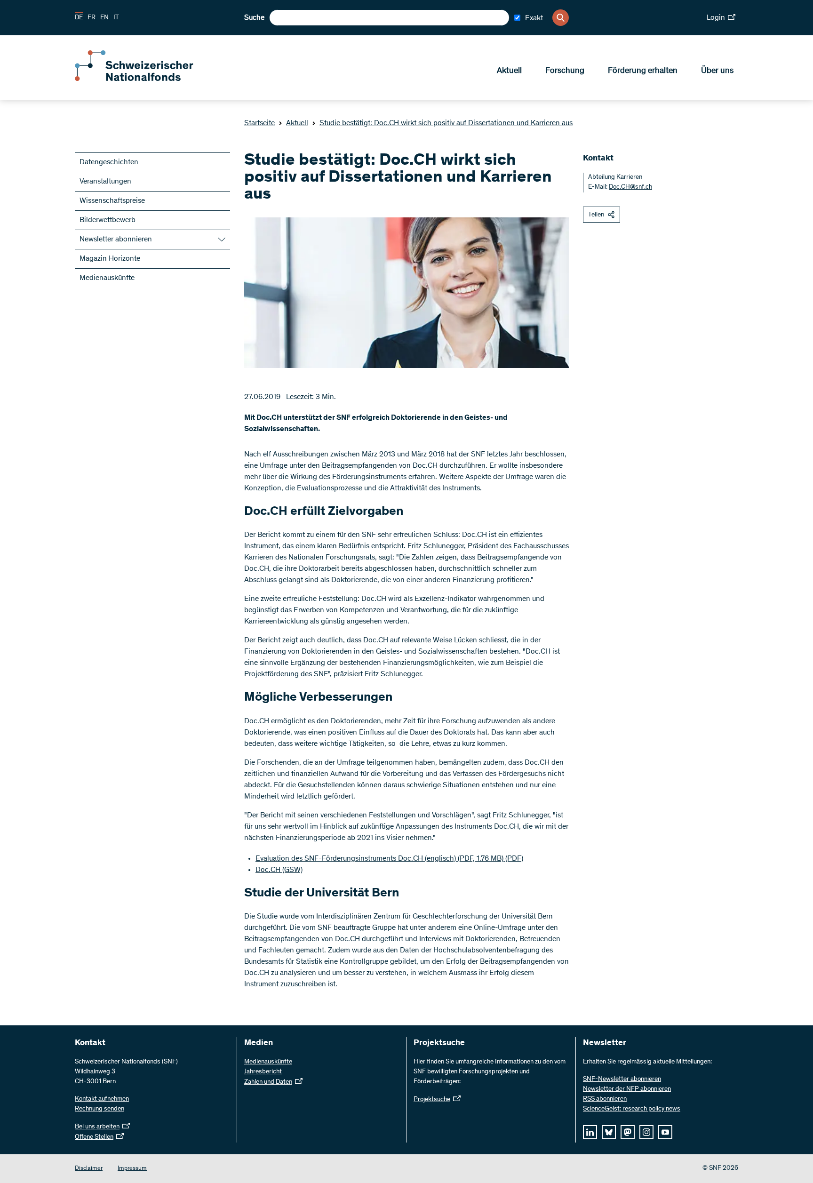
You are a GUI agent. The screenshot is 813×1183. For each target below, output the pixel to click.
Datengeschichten (109, 162)
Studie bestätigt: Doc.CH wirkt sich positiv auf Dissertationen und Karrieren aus (446, 123)
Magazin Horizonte (110, 259)
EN (104, 18)
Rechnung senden (99, 1109)
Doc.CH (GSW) (279, 870)
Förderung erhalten (643, 71)
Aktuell (509, 71)
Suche (254, 18)
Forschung (564, 71)
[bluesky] (609, 1132)
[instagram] (646, 1132)
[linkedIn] (590, 1132)
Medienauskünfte (107, 278)
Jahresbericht (263, 1072)
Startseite (259, 123)
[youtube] (665, 1132)
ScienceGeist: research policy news (631, 1109)
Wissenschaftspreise (112, 201)
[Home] (143, 79)
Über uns (717, 71)
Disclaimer (89, 1169)
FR (92, 18)
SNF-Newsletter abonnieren (622, 1079)
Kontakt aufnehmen (102, 1099)
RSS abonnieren (605, 1099)
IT (116, 18)
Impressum (132, 1169)
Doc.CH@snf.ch (630, 187)
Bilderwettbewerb (108, 220)
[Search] (560, 17)
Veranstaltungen (105, 181)
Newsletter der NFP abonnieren (627, 1089)
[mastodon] (628, 1132)
